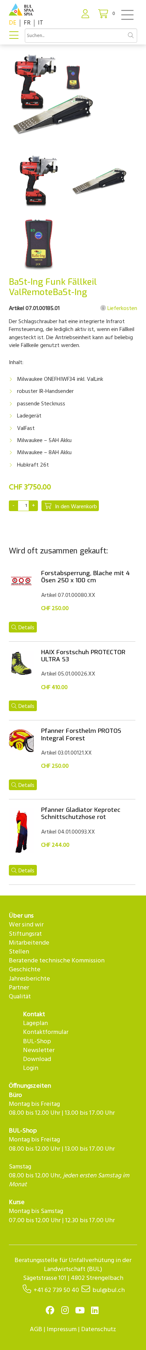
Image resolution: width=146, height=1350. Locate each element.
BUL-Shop (37, 1041)
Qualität (20, 997)
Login (30, 1068)
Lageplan (35, 1023)
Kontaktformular (45, 1032)
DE (12, 23)
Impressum (62, 1329)
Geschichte (24, 970)
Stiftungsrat (25, 934)
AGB (36, 1329)
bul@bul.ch (108, 1290)
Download (37, 1059)
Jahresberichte (29, 979)
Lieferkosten (121, 308)
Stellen (19, 952)
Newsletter (39, 1050)
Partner (19, 988)
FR (27, 23)
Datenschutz (98, 1329)
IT (40, 23)
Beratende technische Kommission (57, 961)
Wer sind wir (26, 925)
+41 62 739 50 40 (56, 1290)
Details (26, 628)
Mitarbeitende (29, 943)
